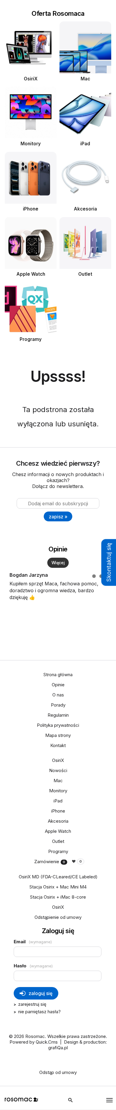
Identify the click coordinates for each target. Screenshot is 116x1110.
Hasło (33, 966)
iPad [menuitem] (58, 801)
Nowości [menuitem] (58, 770)
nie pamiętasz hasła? (39, 1011)
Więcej (58, 562)
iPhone (30, 209)
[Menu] (109, 1100)
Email (33, 941)
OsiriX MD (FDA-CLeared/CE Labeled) (58, 877)
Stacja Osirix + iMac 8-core (58, 897)
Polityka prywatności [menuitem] (58, 725)
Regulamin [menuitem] (58, 715)
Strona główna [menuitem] (58, 674)
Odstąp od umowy (58, 1072)
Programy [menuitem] (58, 851)
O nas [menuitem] (58, 695)
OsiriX (30, 79)
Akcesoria (85, 209)
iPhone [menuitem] (58, 811)
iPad (85, 143)
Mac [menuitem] (58, 780)
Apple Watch (30, 274)
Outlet (85, 274)
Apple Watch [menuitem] (58, 831)
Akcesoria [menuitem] (58, 821)
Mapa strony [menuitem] (58, 735)
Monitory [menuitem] (58, 790)
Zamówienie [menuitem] (49, 861)
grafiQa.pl (58, 1047)
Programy (31, 339)
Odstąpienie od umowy (58, 917)
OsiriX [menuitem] (58, 760)
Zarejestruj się (32, 1004)
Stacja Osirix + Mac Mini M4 (58, 887)
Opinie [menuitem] (58, 684)
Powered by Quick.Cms (34, 1042)
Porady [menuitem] (58, 705)
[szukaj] (70, 1100)
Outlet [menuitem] (58, 841)
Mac (85, 79)
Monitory (31, 143)
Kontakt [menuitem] (58, 745)
